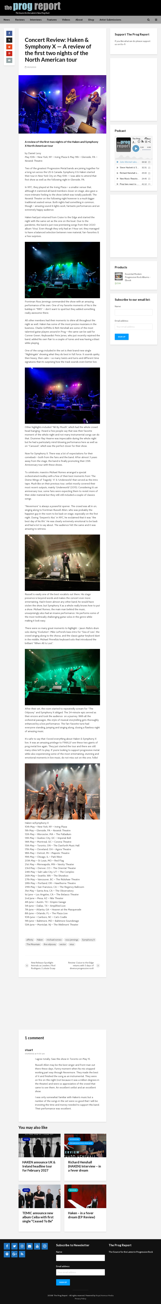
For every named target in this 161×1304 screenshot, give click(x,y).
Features (52, 19)
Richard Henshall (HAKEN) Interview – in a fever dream (84, 1166)
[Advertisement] (100, 7)
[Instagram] (22, 1246)
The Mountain (33, 944)
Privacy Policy (80, 1298)
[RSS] (22, 1254)
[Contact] (29, 1246)
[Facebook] (7, 1246)
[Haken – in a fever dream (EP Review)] (85, 1196)
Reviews (20, 19)
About (79, 19)
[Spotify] (7, 1254)
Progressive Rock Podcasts (81, 1143)
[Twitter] (14, 1246)
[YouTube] (37, 1246)
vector (63, 944)
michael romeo (54, 939)
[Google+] (14, 1254)
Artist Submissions (110, 19)
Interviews (36, 19)
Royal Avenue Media (105, 1295)
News (7, 19)
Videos (66, 19)
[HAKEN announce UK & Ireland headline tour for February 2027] (40, 1145)
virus (72, 944)
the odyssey (50, 944)
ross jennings (71, 939)
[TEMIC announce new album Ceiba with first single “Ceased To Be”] (40, 1196)
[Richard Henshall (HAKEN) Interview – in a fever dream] (85, 1145)
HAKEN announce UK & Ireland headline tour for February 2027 (39, 1166)
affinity (29, 939)
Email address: (122, 320)
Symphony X (88, 939)
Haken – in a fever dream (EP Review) (81, 1215)
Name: (118, 306)
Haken (40, 939)
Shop (91, 19)
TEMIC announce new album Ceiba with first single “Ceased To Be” (38, 1217)
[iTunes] (45, 1246)
